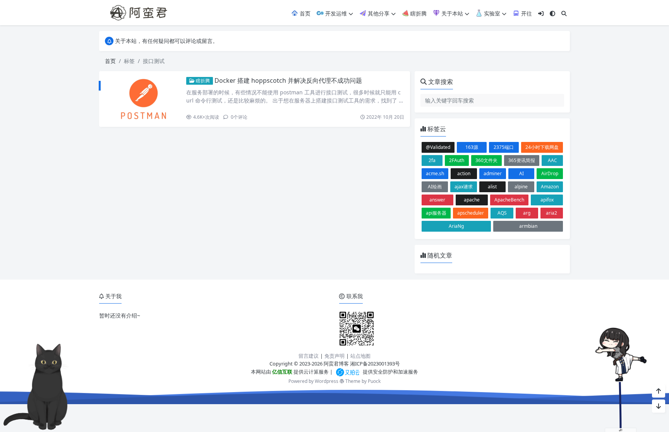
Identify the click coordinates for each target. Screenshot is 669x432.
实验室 (491, 13)
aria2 (551, 213)
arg (526, 213)
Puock (374, 381)
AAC (552, 160)
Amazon (550, 186)
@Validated (438, 147)
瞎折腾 (418, 13)
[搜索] (564, 13)
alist (492, 186)
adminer (493, 173)
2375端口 (504, 147)
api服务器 (436, 213)
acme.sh (435, 173)
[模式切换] (552, 13)
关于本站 (451, 13)
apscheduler (470, 213)
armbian (528, 226)
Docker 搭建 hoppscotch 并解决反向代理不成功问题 (288, 80)
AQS (502, 213)
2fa (432, 160)
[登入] (541, 13)
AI (521, 173)
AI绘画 (435, 186)
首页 (304, 13)
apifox (547, 199)
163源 (471, 147)
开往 (526, 13)
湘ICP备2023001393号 (375, 363)
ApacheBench (509, 199)
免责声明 (334, 355)
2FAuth (456, 160)
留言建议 (308, 355)
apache (472, 199)
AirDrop (549, 173)
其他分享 (377, 13)
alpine (521, 186)
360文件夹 (486, 160)
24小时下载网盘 (542, 147)
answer (437, 199)
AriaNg (456, 226)
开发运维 (335, 13)
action (463, 173)
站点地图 (360, 355)
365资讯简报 (521, 160)
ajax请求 (464, 186)
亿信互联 (281, 371)
